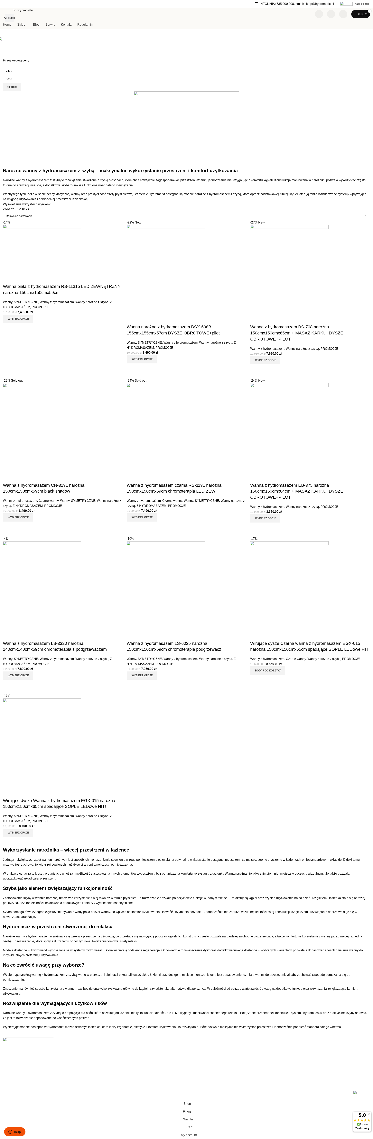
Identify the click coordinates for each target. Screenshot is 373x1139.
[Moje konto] (343, 14)
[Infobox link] (355, 4)
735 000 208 (285, 3)
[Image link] (28, 1041)
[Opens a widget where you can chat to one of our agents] (14, 1132)
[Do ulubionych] (8, 793)
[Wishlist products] (331, 14)
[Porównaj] (319, 14)
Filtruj (12, 87)
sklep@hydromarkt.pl (319, 3)
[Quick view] (18, 842)
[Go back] (6, 42)
